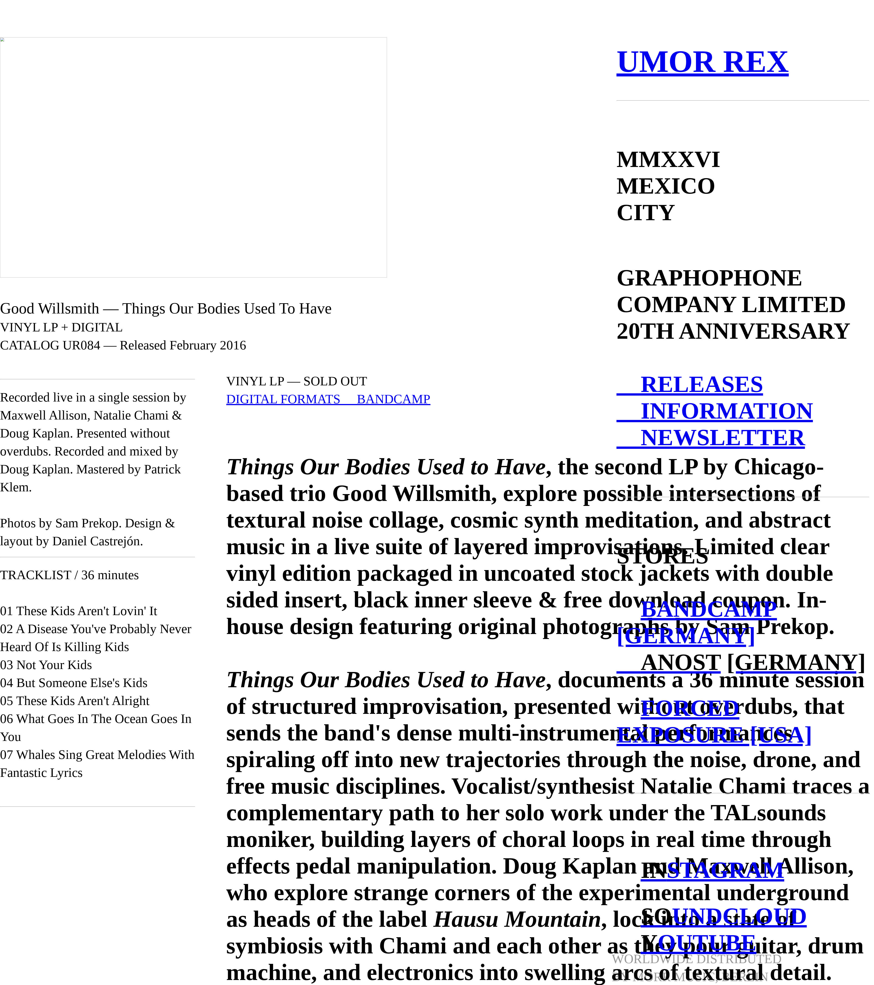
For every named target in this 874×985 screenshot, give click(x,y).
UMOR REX (703, 61)
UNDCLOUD (724, 916)
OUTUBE (699, 942)
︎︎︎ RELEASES (690, 384)
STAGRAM (712, 870)
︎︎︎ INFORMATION (715, 411)
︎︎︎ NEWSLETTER (711, 437)
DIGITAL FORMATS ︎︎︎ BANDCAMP (328, 399)
